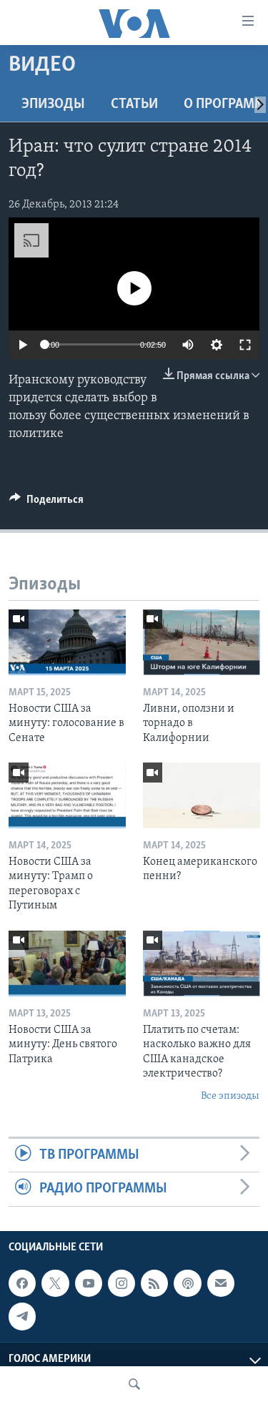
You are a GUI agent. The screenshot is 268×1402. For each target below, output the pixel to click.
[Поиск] (134, 1384)
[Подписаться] (220, 1283)
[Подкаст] (187, 1283)
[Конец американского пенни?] (201, 795)
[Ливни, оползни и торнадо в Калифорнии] (201, 642)
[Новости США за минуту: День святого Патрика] (67, 963)
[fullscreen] (245, 344)
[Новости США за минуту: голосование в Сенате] (67, 642)
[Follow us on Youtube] (88, 1283)
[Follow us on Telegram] (22, 1316)
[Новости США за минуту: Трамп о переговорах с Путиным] (67, 795)
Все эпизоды (230, 1096)
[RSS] (154, 1283)
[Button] (46, 502)
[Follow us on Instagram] (121, 1283)
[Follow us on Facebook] (22, 1283)
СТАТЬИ (134, 104)
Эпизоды (53, 104)
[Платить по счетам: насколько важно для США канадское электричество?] (201, 963)
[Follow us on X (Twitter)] (55, 1283)
